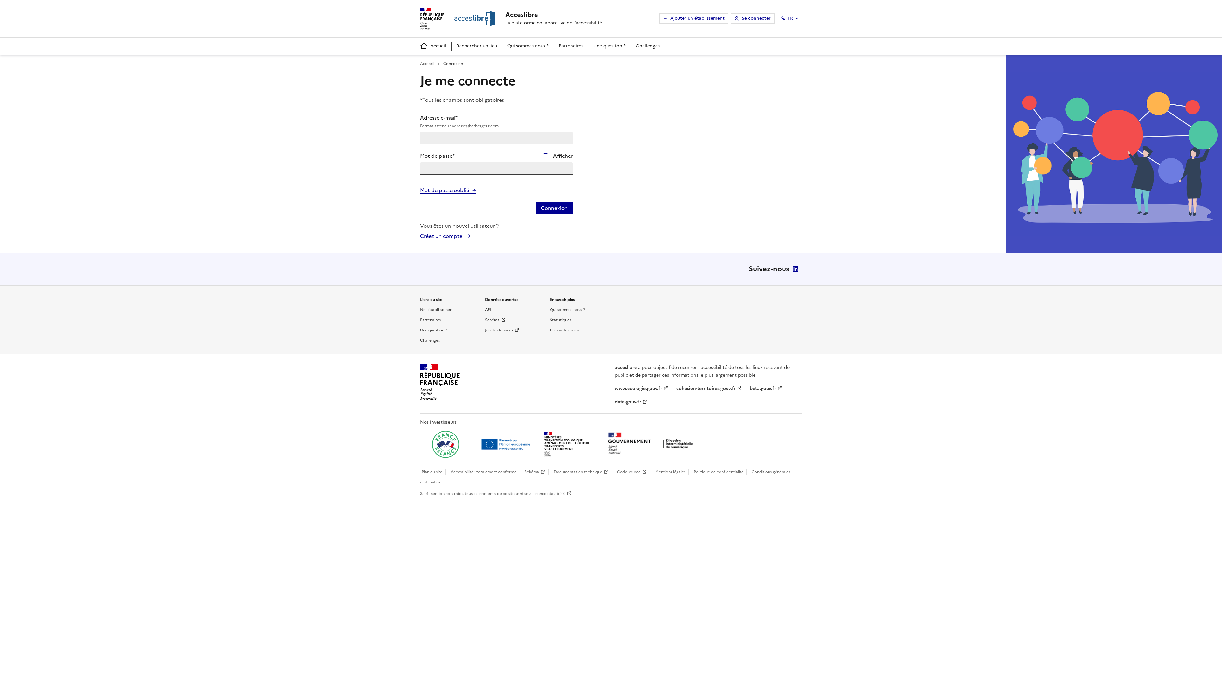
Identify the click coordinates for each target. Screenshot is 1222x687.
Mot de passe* (437, 156)
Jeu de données (499, 330)
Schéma (492, 320)
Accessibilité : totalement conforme (483, 472)
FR (790, 18)
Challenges (648, 46)
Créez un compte (442, 236)
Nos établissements (437, 310)
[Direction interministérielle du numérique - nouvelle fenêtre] (652, 444)
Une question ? (609, 46)
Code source (629, 472)
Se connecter (756, 18)
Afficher (563, 156)
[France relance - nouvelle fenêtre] (445, 444)
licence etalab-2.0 (549, 493)
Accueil (438, 46)
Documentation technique (578, 472)
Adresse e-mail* (459, 121)
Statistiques (560, 320)
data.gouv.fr (628, 402)
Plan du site (432, 472)
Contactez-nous (564, 330)
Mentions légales (670, 472)
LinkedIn (795, 269)
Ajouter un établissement (697, 18)
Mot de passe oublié (444, 190)
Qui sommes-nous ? (528, 46)
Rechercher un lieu (476, 46)
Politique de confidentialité (719, 472)
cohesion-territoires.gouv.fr (706, 388)
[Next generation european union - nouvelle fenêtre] (506, 444)
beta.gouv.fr (763, 388)
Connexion (554, 208)
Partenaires (571, 46)
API (488, 310)
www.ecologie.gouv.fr (638, 388)
